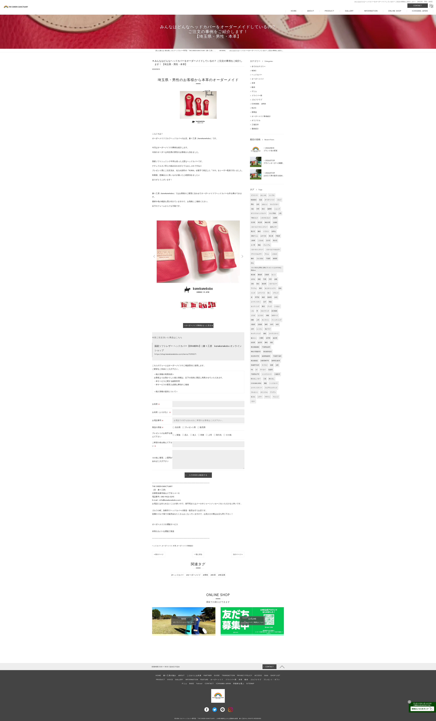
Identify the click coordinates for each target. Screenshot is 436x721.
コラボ (253, 315)
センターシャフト (270, 288)
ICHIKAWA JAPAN (259, 104)
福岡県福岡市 (266, 356)
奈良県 (253, 342)
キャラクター (274, 204)
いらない (277, 306)
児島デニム (254, 236)
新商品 (254, 112)
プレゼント (254, 392)
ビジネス (260, 315)
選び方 (253, 231)
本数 (267, 315)
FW (252, 369)
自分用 (178, 427)
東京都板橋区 (255, 347)
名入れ (253, 397)
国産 (259, 279)
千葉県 (268, 258)
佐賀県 (270, 369)
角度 (263, 297)
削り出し (271, 379)
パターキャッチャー (257, 249)
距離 (252, 320)
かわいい (265, 204)
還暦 (271, 365)
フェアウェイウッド (271, 388)
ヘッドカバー (156, 546)
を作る (253, 279)
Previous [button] (154, 256)
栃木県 (275, 338)
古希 (277, 365)
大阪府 (253, 324)
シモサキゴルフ (265, 218)
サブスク (265, 365)
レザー (260, 397)
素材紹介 (255, 129)
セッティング (255, 306)
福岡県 (270, 209)
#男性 (205, 575)
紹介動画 (274, 311)
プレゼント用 (190, 427)
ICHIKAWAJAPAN (256, 383)
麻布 (266, 342)
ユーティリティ (256, 302)
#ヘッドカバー (177, 575)
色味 (280, 288)
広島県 (267, 274)
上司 (210, 435)
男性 (252, 204)
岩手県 (268, 338)
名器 (260, 200)
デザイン (267, 397)
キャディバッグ (256, 333)
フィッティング (276, 320)
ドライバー (254, 195)
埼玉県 (260, 222)
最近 (263, 306)
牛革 (270, 279)
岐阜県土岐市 (276, 360)
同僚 (202, 435)
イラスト (266, 231)
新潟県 (264, 284)
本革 (174, 546)
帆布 (253, 87)
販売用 (202, 427)
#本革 (213, 575)
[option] (198, 256)
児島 (252, 284)
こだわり (274, 254)
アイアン (273, 392)
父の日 (268, 240)
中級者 (278, 236)
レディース (261, 293)
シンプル (271, 195)
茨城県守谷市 (255, 365)
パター (253, 401)
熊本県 (270, 297)
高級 (259, 245)
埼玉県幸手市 (255, 356)
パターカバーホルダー (273, 249)
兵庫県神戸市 (265, 360)
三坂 (264, 379)
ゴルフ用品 (272, 213)
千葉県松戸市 (255, 374)
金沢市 (260, 342)
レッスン (259, 329)
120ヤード (275, 315)
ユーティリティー (256, 388)
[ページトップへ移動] (282, 666)
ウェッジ (276, 397)
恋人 (186, 435)
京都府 (275, 222)
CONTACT (417, 6)
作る (252, 263)
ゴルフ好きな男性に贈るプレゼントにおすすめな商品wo (266, 269)
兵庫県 (275, 218)
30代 (271, 324)
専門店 (257, 297)
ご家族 (178, 435)
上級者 (253, 240)
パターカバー (273, 284)
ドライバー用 (257, 96)
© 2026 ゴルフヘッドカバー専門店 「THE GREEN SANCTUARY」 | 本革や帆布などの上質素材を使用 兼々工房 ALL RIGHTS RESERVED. (218, 718)
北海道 (260, 324)
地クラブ (268, 329)
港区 (271, 342)
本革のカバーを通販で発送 (163, 531)
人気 (280, 213)
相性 (264, 333)
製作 (260, 288)
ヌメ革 (253, 245)
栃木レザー (273, 227)
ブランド (276, 293)
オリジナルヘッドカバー (258, 213)
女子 (264, 302)
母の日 (275, 240)
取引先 (219, 435)
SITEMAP (250, 683)
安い (269, 293)
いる (252, 311)
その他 (228, 435)
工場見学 (255, 125)
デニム (254, 91)
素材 (252, 258)
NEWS (254, 71)
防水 (263, 209)
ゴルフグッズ (265, 311)
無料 (266, 324)
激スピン (253, 338)
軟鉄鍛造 (253, 200)
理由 (270, 302)
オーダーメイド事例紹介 (185, 546)
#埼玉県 (221, 575)
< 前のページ (158, 554)
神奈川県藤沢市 (256, 351)
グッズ (270, 306)
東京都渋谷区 (267, 351)
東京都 (253, 274)
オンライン (265, 320)
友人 (194, 435)
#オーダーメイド (193, 575)
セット (274, 274)
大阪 (252, 209)
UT (256, 369)
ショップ (277, 209)
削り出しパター (256, 379)
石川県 (253, 222)
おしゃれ (263, 195)
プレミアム (266, 245)
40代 (277, 324)
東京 (257, 284)
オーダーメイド (167, 546)
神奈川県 (267, 222)
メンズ (253, 293)
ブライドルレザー (256, 254)
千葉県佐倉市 (266, 347)
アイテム (253, 288)
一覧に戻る (198, 554)
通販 (265, 383)
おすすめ (263, 236)
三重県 (261, 338)
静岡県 (275, 258)
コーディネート (274, 333)
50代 (275, 297)
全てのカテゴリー (259, 66)
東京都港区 (254, 360)
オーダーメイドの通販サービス (165, 524)
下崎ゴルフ (254, 218)
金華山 (274, 231)
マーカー (263, 369)
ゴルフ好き (259, 258)
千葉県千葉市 (277, 356)
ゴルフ (279, 200)
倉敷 (275, 279)
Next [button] (242, 256)
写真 (264, 279)
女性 (257, 204)
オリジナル (256, 120)
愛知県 (260, 274)
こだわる (260, 240)
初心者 (271, 236)
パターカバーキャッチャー (259, 227)
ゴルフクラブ (257, 100)
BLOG (254, 108)
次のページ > (238, 554)
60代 (252, 329)
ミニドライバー (267, 374)
